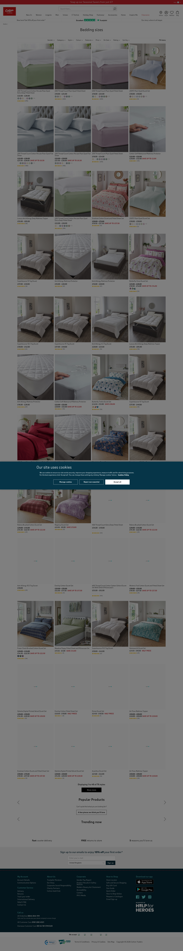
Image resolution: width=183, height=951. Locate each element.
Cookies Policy (123, 475)
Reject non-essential (91, 482)
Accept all (117, 482)
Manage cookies (65, 482)
